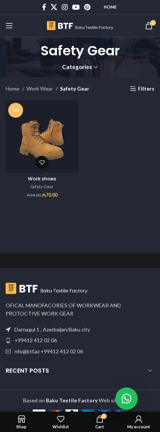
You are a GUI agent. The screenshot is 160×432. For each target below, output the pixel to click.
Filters (146, 89)
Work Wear (40, 88)
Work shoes (42, 179)
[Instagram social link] (65, 7)
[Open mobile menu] (9, 25)
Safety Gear (42, 186)
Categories (77, 67)
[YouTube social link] (76, 7)
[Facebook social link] (44, 7)
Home (110, 6)
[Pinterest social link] (87, 7)
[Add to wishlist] (41, 162)
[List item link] (80, 340)
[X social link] (54, 7)
